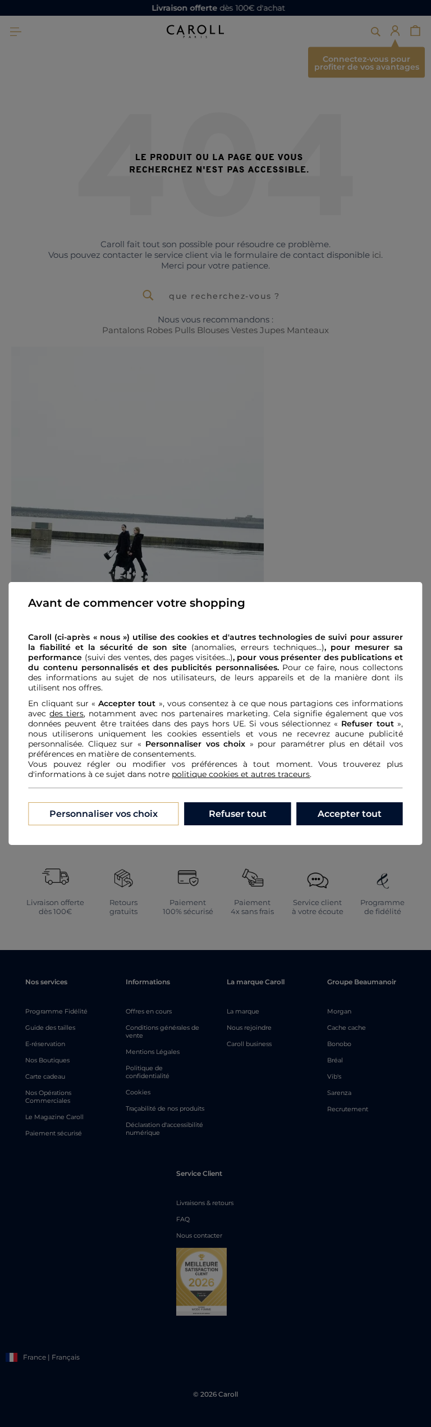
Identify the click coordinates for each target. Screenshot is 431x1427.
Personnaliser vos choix (103, 813)
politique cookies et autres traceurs (241, 774)
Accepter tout (350, 813)
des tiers (66, 713)
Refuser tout (238, 813)
